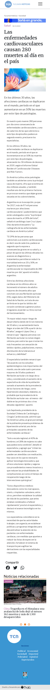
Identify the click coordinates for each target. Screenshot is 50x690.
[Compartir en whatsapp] (22, 568)
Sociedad (22, 16)
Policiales (22, 657)
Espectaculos (28, 660)
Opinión (33, 657)
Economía (32, 651)
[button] (21, 624)
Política (21, 651)
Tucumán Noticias (11, 16)
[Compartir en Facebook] (7, 568)
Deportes (33, 654)
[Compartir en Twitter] (15, 568)
